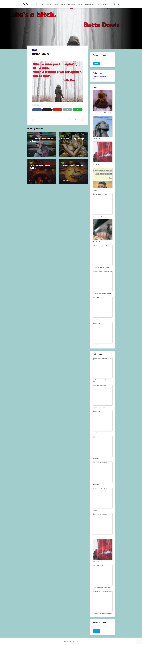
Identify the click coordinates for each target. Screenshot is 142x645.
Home (36, 4)
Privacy (98, 4)
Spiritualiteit (71, 4)
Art (42, 4)
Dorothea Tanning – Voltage (72, 138)
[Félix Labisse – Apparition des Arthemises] (41, 144)
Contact (105, 4)
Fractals (55, 4)
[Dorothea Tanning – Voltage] (73, 144)
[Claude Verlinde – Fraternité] (73, 171)
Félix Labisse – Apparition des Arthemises (41, 139)
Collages (48, 4)
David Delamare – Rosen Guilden (40, 167)
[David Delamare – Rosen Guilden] (41, 171)
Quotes (63, 4)
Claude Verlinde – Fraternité (73, 166)
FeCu (26, 4)
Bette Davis (36, 105)
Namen (80, 4)
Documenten (89, 4)
